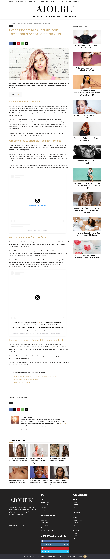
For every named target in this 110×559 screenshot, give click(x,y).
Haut (18, 402)
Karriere (75, 517)
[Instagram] (24, 429)
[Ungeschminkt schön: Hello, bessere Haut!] (87, 152)
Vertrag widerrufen (46, 510)
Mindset (75, 528)
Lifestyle (75, 523)
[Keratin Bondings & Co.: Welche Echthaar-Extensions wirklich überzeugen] (59, 450)
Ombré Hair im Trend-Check (23, 382)
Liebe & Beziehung (78, 520)
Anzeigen (18, 94)
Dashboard (44, 507)
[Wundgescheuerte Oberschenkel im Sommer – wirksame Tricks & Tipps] (87, 175)
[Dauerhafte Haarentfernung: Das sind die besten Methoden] (87, 224)
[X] (14, 43)
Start (10, 23)
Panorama (76, 530)
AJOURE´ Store (45, 504)
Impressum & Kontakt (47, 530)
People (75, 533)
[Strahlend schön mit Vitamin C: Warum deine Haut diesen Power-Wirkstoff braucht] (87, 82)
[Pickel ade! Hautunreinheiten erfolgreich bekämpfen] (87, 59)
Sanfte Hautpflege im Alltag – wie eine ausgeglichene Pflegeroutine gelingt (59, 482)
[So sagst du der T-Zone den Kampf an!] (87, 107)
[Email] (26, 43)
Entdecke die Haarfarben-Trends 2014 (26, 379)
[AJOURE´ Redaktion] (15, 423)
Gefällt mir (64, 541)
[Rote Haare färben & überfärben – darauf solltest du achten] (87, 129)
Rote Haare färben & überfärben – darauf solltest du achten (87, 139)
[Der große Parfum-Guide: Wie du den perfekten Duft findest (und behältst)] (87, 199)
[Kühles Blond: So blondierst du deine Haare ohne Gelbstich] (87, 37)
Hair (15, 402)
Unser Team (44, 523)
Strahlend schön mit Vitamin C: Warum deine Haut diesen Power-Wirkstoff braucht (87, 93)
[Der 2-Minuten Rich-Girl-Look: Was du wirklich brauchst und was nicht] (18, 450)
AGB (42, 499)
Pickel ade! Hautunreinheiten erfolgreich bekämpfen (87, 69)
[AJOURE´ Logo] (55, 9)
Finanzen (75, 504)
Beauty (14, 23)
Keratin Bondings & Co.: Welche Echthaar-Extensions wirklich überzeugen (58, 460)
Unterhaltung (76, 541)
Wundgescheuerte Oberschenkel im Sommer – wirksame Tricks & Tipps (87, 185)
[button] (99, 17)
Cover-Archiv (44, 520)
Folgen (66, 544)
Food (74, 510)
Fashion (75, 502)
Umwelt (75, 538)
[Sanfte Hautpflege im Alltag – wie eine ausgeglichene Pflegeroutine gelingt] (59, 472)
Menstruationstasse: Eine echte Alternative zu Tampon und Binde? (87, 257)
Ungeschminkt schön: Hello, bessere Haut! (87, 162)
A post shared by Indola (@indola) (37, 230)
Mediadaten (44, 525)
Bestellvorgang (45, 502)
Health (75, 515)
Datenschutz (44, 528)
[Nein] (108, 556)
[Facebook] (11, 43)
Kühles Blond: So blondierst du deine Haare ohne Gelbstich (87, 46)
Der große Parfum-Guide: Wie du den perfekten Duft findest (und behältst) (87, 210)
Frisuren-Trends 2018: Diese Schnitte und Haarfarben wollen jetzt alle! (35, 376)
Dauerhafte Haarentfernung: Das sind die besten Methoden (87, 234)
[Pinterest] (18, 43)
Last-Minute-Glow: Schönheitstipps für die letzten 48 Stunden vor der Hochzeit (39, 482)
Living (74, 525)
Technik (75, 535)
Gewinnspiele (76, 512)
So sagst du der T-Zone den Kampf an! (87, 116)
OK (85, 556)
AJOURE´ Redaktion (27, 417)
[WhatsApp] (22, 43)
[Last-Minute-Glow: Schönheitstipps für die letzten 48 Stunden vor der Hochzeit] (39, 472)
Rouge (52, 347)
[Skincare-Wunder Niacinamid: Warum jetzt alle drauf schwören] (18, 472)
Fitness (75, 507)
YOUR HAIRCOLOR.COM (28, 333)
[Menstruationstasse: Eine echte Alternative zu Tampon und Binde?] (87, 247)
